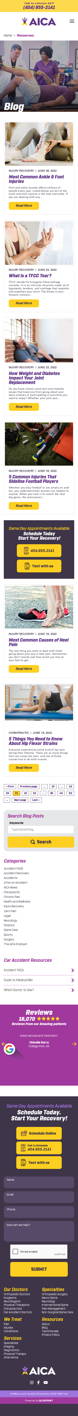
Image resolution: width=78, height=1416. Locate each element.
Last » (36, 800)
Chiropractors (13, 1308)
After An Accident (15, 882)
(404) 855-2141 (39, 6)
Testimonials (50, 1331)
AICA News (10, 887)
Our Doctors (16, 1289)
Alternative (11, 1357)
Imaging (9, 1346)
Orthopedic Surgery (55, 1294)
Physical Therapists (17, 1305)
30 (51, 793)
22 (25, 793)
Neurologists (12, 1301)
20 (7, 793)
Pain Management (54, 1308)
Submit (39, 1269)
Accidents (10, 878)
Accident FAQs (14, 970)
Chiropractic (12, 892)
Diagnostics (11, 1350)
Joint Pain (10, 911)
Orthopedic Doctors (17, 1294)
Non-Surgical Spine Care (57, 1312)
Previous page (28, 786)
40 (61, 793)
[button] (72, 21)
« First (10, 786)
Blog (45, 1327)
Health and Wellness (17, 901)
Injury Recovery (14, 906)
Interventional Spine (55, 1305)
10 (53, 786)
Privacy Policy (51, 1334)
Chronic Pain (12, 897)
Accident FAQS (13, 868)
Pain (6, 1324)
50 (70, 793)
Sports (8, 934)
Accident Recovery (16, 873)
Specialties (11, 1343)
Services (12, 1338)
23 (34, 793)
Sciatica (9, 925)
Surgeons (10, 1298)
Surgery (9, 939)
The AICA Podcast (15, 944)
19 (70, 786)
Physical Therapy (15, 1354)
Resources (52, 1319)
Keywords (16, 823)
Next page (20, 800)
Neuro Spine (50, 1298)
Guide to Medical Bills (18, 980)
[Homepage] (39, 21)
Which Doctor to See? (19, 990)
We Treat (13, 1319)
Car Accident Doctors (18, 1312)
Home (8, 35)
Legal (7, 916)
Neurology (10, 920)
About (46, 1324)
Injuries (8, 1327)
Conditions (11, 1331)
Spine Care (11, 930)
